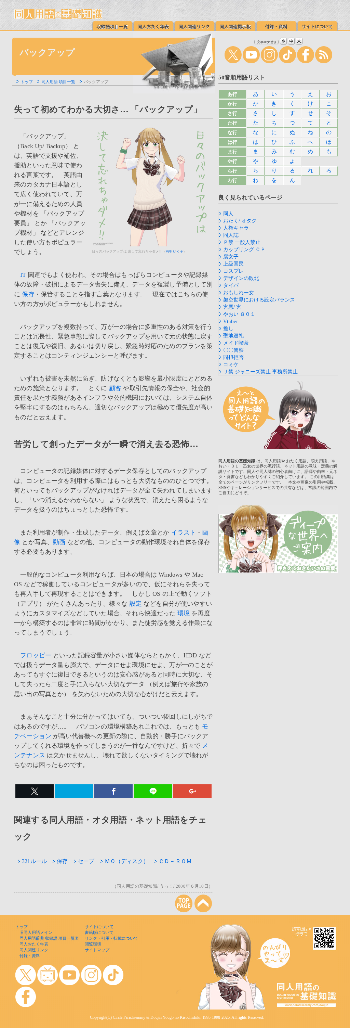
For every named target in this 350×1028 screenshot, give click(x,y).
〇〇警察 (233, 350)
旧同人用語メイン (35, 932)
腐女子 (231, 256)
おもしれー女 (238, 292)
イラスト (183, 532)
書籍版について (99, 932)
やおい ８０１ (239, 314)
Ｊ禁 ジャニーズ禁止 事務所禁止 (260, 371)
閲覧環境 (93, 944)
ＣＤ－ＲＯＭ (175, 861)
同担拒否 (233, 357)
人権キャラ (236, 228)
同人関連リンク (33, 950)
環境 (183, 613)
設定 (136, 603)
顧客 (115, 388)
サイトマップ (97, 950)
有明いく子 (174, 251)
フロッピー (35, 655)
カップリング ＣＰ (244, 249)
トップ (27, 81)
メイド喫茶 (236, 343)
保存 (28, 294)
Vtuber (230, 321)
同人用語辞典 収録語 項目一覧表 (49, 938)
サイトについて (99, 926)
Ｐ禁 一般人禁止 (241, 242)
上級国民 (233, 264)
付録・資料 (29, 955)
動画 (59, 542)
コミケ (231, 364)
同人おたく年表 (33, 944)
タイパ (231, 285)
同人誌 (231, 235)
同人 (228, 213)
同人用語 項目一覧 (58, 81)
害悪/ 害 (232, 307)
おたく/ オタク (240, 220)
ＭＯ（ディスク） (127, 861)
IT (23, 274)
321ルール (34, 861)
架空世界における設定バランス (259, 300)
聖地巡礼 (233, 335)
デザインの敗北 (241, 278)
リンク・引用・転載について (111, 938)
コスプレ (233, 271)
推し (228, 328)
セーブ (86, 861)
